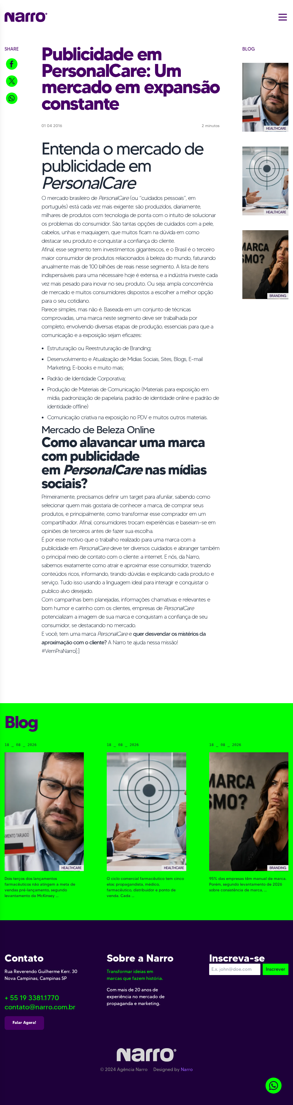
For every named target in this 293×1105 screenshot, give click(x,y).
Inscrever (275, 969)
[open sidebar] (282, 16)
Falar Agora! (24, 1022)
